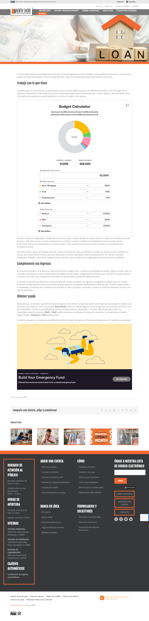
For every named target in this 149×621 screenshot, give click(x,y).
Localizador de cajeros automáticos (18, 575)
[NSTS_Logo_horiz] (21, 11)
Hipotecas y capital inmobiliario (55, 482)
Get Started (121, 379)
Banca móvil (47, 517)
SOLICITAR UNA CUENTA (124, 503)
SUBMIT (120, 481)
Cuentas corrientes (50, 472)
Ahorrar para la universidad (91, 487)
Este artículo (60, 306)
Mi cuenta (46, 512)
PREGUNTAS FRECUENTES (90, 492)
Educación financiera (88, 522)
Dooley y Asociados (111, 599)
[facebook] (116, 519)
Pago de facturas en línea (53, 527)
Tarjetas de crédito (50, 487)
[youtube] (126, 519)
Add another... (46, 203)
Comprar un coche (87, 467)
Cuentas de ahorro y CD (52, 477)
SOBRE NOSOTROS (124, 494)
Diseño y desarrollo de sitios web (115, 597)
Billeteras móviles (49, 532)
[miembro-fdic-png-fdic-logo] (16, 613)
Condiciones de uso (17, 605)
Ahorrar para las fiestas (89, 477)
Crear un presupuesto (88, 482)
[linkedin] (131, 519)
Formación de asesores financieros (89, 528)
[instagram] (121, 519)
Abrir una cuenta (49, 467)
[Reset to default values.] (127, 106)
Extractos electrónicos (51, 522)
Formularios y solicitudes (90, 517)
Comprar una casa (87, 472)
